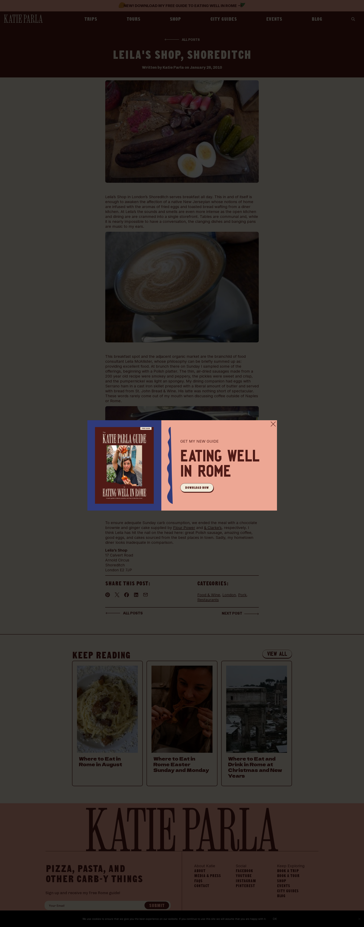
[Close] (273, 424)
